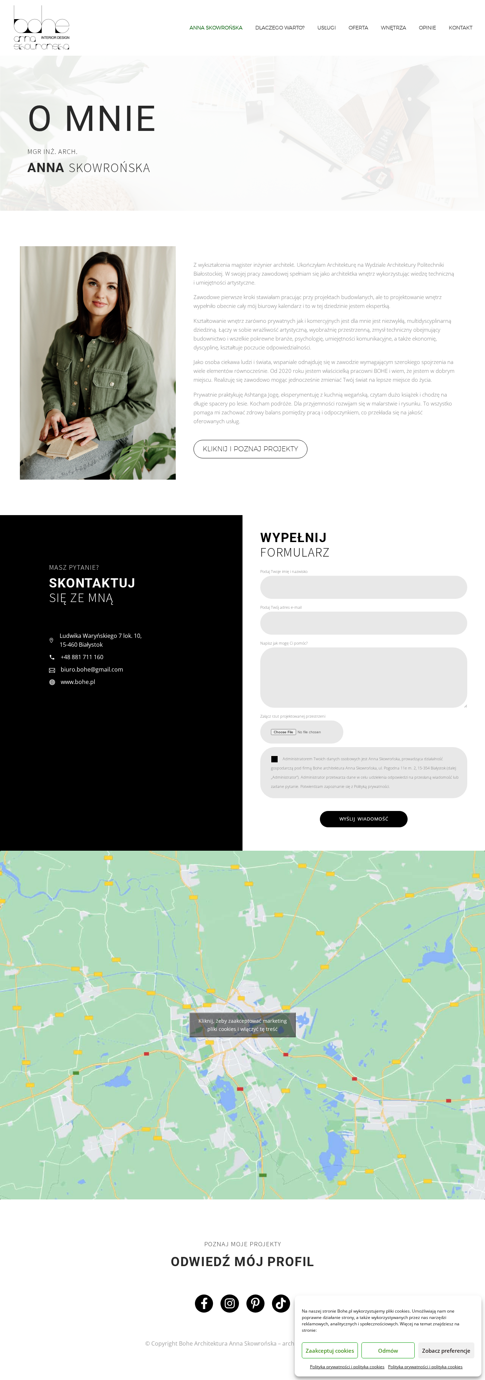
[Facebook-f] (204, 1304)
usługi (326, 28)
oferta (358, 28)
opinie (427, 28)
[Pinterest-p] (255, 1304)
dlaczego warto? (280, 28)
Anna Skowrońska (216, 28)
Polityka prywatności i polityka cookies (347, 1367)
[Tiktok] (281, 1304)
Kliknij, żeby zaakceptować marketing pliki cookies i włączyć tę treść (242, 1024)
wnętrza (393, 28)
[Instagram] (229, 1304)
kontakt (461, 28)
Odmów (388, 1350)
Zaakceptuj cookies (330, 1350)
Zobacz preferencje (446, 1350)
